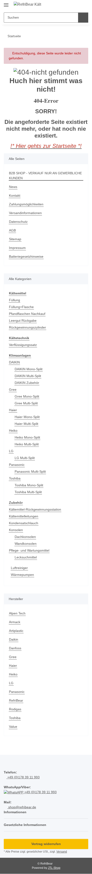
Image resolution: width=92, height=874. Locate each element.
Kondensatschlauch (23, 523)
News (13, 187)
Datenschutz (18, 222)
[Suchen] (83, 17)
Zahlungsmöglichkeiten (26, 204)
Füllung (14, 300)
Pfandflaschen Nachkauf (27, 314)
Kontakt (14, 195)
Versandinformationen (25, 213)
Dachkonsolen (25, 537)
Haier (13, 410)
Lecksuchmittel (26, 557)
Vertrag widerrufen (46, 844)
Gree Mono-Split (27, 396)
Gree (13, 389)
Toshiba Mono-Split (29, 485)
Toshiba (15, 478)
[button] (70, 5)
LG (11, 451)
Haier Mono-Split (27, 417)
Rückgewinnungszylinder (27, 327)
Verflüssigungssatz (23, 345)
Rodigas (15, 709)
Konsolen (16, 530)
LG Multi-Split (25, 458)
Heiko (13, 430)
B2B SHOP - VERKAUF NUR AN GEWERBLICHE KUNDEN (45, 175)
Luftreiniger (19, 568)
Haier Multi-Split (26, 424)
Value (13, 726)
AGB (12, 230)
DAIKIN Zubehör (27, 383)
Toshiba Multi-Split (28, 492)
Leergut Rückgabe (23, 320)
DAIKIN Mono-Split (28, 369)
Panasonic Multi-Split (30, 471)
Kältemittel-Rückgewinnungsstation (35, 509)
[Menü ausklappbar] (6, 3)
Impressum (17, 248)
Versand (61, 851)
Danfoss (15, 648)
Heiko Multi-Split (27, 444)
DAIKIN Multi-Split (28, 376)
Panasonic (17, 465)
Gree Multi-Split (26, 403)
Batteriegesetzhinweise (26, 256)
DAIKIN (14, 362)
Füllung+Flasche (21, 307)
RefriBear (16, 700)
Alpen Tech (17, 613)
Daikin (13, 639)
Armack (14, 622)
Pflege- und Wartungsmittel (29, 550)
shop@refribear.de (21, 807)
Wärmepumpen (22, 575)
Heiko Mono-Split (27, 437)
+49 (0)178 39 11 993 (23, 777)
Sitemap (15, 239)
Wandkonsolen (26, 543)
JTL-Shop (54, 868)
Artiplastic (16, 631)
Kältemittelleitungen (23, 516)
